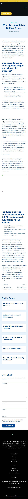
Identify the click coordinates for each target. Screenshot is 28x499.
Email (4, 409)
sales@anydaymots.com (14, 487)
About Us (14, 459)
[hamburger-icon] (25, 7)
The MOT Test (14, 470)
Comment (5, 383)
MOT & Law (14, 461)
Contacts (14, 468)
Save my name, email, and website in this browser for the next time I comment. (13, 420)
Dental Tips (14, 22)
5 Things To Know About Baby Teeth (21, 287)
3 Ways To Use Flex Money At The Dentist (7, 287)
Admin (11, 31)
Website (4, 416)
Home (14, 456)
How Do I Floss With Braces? (12, 348)
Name (4, 403)
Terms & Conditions (14, 473)
